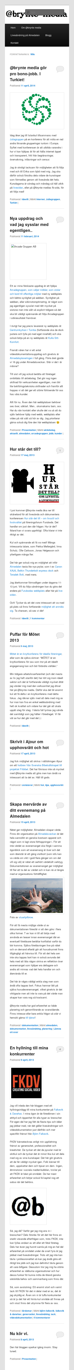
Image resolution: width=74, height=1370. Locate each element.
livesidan (18, 187)
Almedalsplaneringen (21, 358)
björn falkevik (47, 1310)
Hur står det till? (25, 449)
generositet (29, 1314)
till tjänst (30, 1017)
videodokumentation (21, 1317)
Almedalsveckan (47, 834)
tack (53, 1314)
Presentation (29, 430)
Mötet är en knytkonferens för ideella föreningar (35, 654)
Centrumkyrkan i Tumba (23, 330)
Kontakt (14, 42)
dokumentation (30, 1025)
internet (40, 199)
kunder (58, 433)
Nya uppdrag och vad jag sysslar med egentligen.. (29, 224)
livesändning (34, 1028)
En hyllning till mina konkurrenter (29, 1051)
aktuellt (14, 433)
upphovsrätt (56, 785)
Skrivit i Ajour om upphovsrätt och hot (29, 744)
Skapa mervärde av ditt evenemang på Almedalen (28, 810)
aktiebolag (49, 430)
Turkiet (13, 202)
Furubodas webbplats (33, 590)
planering (47, 1028)
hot (42, 785)
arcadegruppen (39, 433)
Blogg (48, 35)
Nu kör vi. (19, 1333)
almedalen (24, 433)
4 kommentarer (60, 1050)
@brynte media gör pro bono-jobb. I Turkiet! (28, 73)
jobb (51, 433)
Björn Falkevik (40, 1133)
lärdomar (27, 1310)
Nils (33, 54)
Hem (13, 27)
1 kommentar (60, 451)
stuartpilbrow (26, 917)
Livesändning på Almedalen (25, 35)
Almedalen (15, 566)
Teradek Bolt (17, 574)
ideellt (25, 199)
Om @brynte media (31, 27)
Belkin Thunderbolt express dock (35, 570)
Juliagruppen (17, 139)
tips (47, 785)
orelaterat (27, 785)
